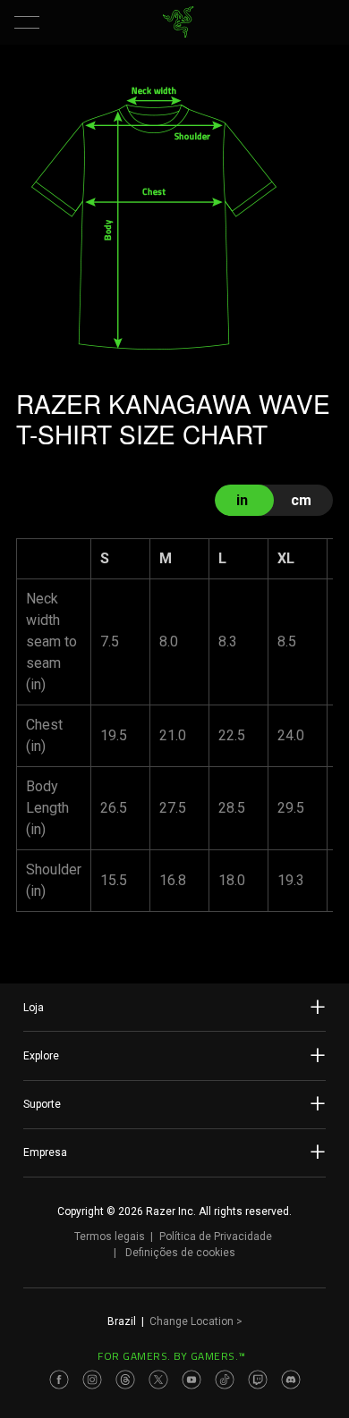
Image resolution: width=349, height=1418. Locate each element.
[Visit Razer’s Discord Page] (291, 1379)
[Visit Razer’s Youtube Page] (191, 1379)
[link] (178, 22)
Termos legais (109, 1236)
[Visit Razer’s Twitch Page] (258, 1379)
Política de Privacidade (215, 1236)
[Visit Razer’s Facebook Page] (59, 1379)
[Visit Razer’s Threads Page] (125, 1379)
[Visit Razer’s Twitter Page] (158, 1379)
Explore (41, 1056)
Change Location (196, 1321)
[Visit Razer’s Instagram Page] (92, 1379)
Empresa (45, 1152)
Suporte (42, 1104)
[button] (26, 22)
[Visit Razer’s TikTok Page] (224, 1379)
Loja (33, 1007)
